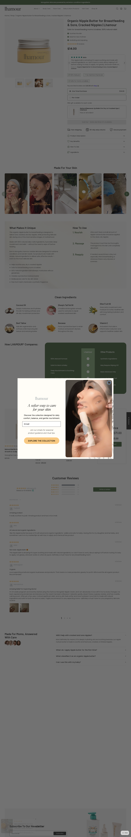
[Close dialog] (109, 382)
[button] (42, 440)
